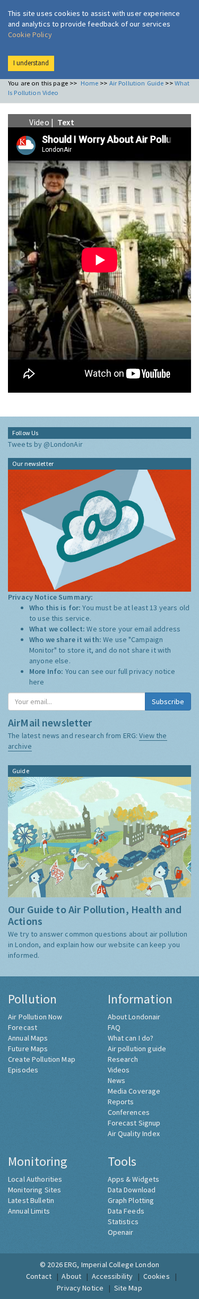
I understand (31, 62)
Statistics (123, 1221)
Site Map (128, 1288)
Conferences (129, 1112)
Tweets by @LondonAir (45, 444)
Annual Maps (28, 1038)
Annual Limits (29, 1211)
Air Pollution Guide (136, 83)
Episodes (23, 1070)
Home (90, 83)
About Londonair (134, 1016)
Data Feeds (126, 1211)
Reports (121, 1101)
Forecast (22, 1027)
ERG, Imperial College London (111, 1264)
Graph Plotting (131, 1200)
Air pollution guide (137, 1048)
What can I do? (131, 1038)
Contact (38, 1276)
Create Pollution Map (41, 1059)
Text (65, 122)
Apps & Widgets (134, 1179)
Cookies (156, 1276)
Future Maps (28, 1048)
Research (123, 1059)
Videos (119, 1070)
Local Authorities (35, 1179)
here (37, 682)
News (117, 1080)
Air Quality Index (134, 1133)
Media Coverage (134, 1091)
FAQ (114, 1027)
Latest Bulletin (31, 1200)
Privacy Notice (80, 1288)
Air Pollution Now (35, 1016)
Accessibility (112, 1276)
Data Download (132, 1189)
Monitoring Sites (34, 1189)
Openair (121, 1232)
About (71, 1276)
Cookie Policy (30, 34)
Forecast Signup (134, 1123)
